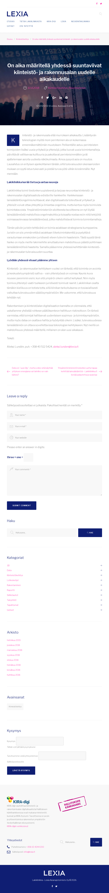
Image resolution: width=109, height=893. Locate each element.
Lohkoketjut (13, 580)
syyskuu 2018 (13, 655)
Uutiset (10, 26)
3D (8, 565)
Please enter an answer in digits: (26, 447)
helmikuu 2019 (14, 640)
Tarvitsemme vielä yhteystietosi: (22, 756)
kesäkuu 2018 (13, 670)
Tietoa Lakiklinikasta (31, 21)
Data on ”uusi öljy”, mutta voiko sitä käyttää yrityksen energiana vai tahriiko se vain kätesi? (32, 371)
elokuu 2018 (13, 660)
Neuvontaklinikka (80, 21)
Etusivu (11, 21)
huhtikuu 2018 (13, 675)
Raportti (11, 590)
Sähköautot (12, 595)
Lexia (63, 21)
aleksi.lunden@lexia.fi (65, 346)
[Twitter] (101, 3)
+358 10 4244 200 (35, 847)
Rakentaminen (77, 87)
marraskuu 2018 (14, 650)
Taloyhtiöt (11, 600)
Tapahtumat (12, 605)
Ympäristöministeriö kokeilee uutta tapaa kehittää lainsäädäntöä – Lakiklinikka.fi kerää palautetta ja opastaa (77, 371)
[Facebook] (97, 3)
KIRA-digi (51, 21)
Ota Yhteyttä (26, 26)
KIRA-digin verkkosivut (17, 826)
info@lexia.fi (29, 852)
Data (9, 570)
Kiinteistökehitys (22, 39)
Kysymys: (11, 741)
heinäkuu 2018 (14, 665)
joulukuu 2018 (13, 645)
